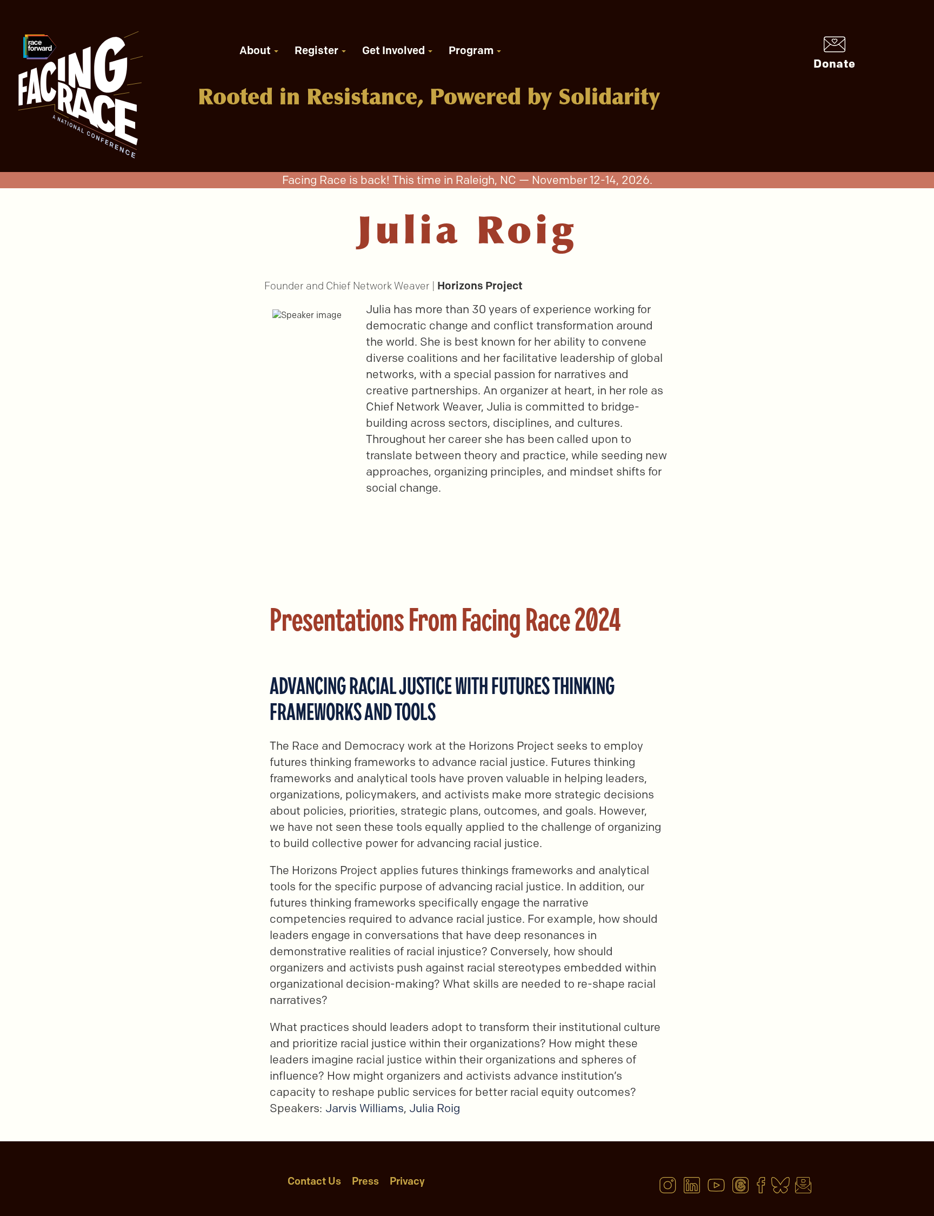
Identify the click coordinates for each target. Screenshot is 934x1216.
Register (318, 50)
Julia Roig (434, 1108)
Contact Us (314, 1181)
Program (472, 50)
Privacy (407, 1181)
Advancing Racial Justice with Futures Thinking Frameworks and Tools (442, 698)
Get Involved (394, 50)
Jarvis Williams (364, 1108)
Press (365, 1181)
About (256, 50)
